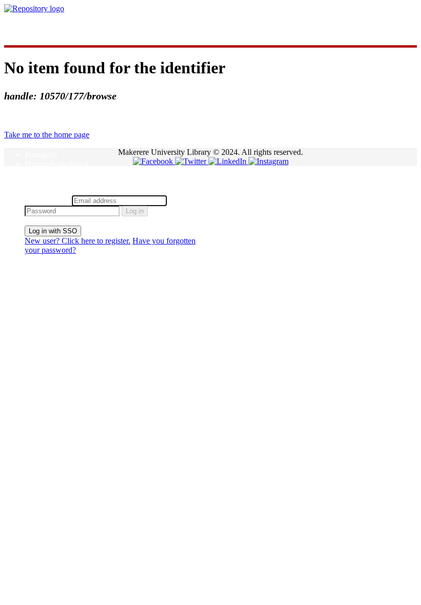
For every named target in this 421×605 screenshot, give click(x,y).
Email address (47, 200)
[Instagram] (268, 161)
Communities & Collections (69, 26)
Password (184, 200)
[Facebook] (154, 161)
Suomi (35, 173)
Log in (135, 211)
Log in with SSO (53, 231)
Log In (36, 190)
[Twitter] (191, 161)
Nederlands (43, 145)
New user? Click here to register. (77, 240)
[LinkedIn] (228, 161)
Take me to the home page (46, 134)
